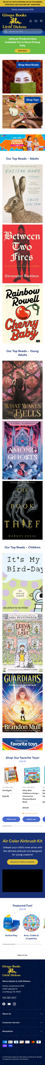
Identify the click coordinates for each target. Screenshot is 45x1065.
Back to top (22, 955)
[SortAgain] (11, 775)
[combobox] (22, 31)
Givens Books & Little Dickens (18, 1057)
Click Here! (22, 51)
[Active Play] (11, 923)
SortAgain (7, 790)
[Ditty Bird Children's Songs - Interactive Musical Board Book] (31, 775)
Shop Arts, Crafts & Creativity (22, 862)
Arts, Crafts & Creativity (31, 937)
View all (22, 761)
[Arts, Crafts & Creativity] (31, 923)
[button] (36, 20)
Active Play (11, 935)
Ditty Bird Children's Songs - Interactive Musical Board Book (31, 796)
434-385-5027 (9, 997)
